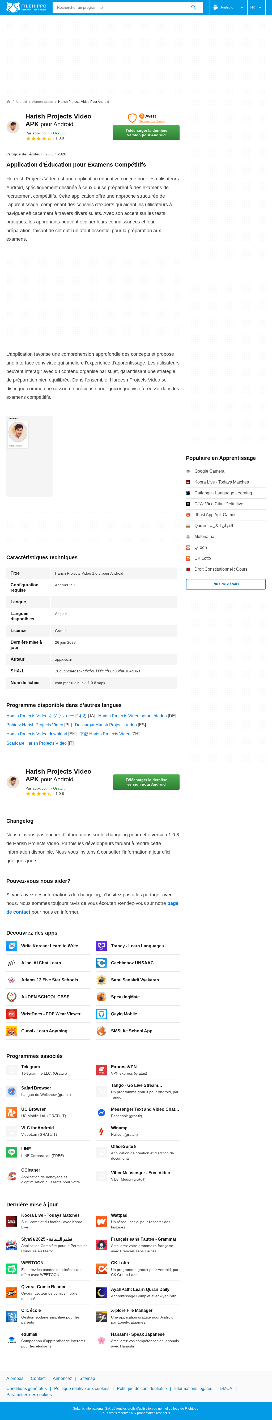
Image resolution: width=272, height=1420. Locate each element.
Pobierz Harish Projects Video (34, 725)
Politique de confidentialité (142, 1389)
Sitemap (87, 1378)
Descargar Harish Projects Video (106, 725)
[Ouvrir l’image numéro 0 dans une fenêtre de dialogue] (29, 455)
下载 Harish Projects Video (105, 734)
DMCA (226, 1389)
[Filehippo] (26, 7)
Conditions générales (26, 1389)
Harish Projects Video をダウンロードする (46, 716)
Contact (38, 1378)
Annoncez (62, 1378)
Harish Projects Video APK (58, 775)
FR (252, 7)
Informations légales (193, 1389)
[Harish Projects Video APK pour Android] (12, 127)
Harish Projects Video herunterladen (132, 716)
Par (38, 133)
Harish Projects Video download (36, 734)
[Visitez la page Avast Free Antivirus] (146, 118)
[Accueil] (8, 101)
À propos (14, 1378)
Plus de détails (225, 584)
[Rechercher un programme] (193, 7)
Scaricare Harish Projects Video (36, 743)
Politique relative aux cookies (81, 1389)
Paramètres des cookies (29, 1394)
